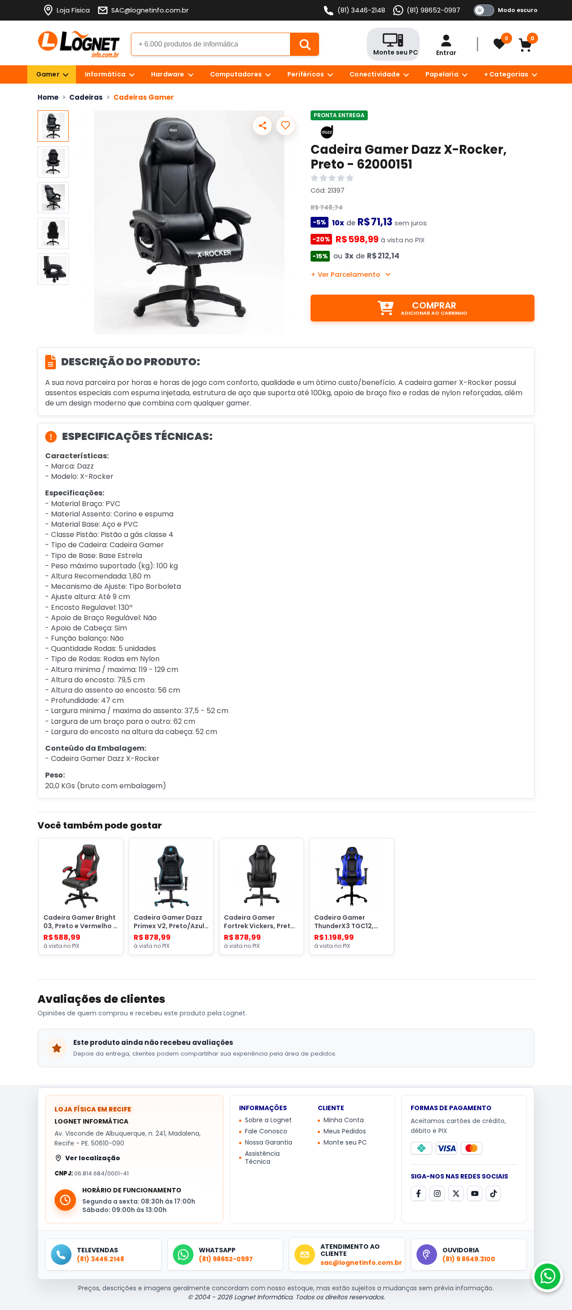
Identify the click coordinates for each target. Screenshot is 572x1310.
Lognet (79, 44)
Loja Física (73, 10)
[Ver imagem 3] (53, 197)
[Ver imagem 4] (53, 233)
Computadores (236, 74)
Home (48, 97)
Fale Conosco (266, 1132)
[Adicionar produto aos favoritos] (285, 125)
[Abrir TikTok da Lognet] (493, 1193)
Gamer (47, 74)
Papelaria (441, 74)
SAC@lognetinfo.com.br (150, 10)
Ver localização (92, 1158)
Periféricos (305, 74)
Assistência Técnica (262, 1158)
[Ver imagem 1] (53, 126)
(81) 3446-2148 (361, 10)
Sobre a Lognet (268, 1120)
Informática (105, 74)
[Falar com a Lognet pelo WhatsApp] (547, 1276)
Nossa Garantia (268, 1143)
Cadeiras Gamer (144, 97)
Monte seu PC (345, 1143)
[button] (189, 222)
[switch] (504, 10)
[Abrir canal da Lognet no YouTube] (474, 1193)
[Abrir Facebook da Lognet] (418, 1193)
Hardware (168, 74)
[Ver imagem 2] (53, 161)
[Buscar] (304, 44)
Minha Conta (344, 1120)
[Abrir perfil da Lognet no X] (455, 1193)
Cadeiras (86, 97)
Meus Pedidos (345, 1132)
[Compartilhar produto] (262, 125)
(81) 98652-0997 (433, 10)
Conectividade (374, 74)
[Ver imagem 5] (53, 269)
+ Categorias (506, 74)
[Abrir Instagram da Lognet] (437, 1193)
